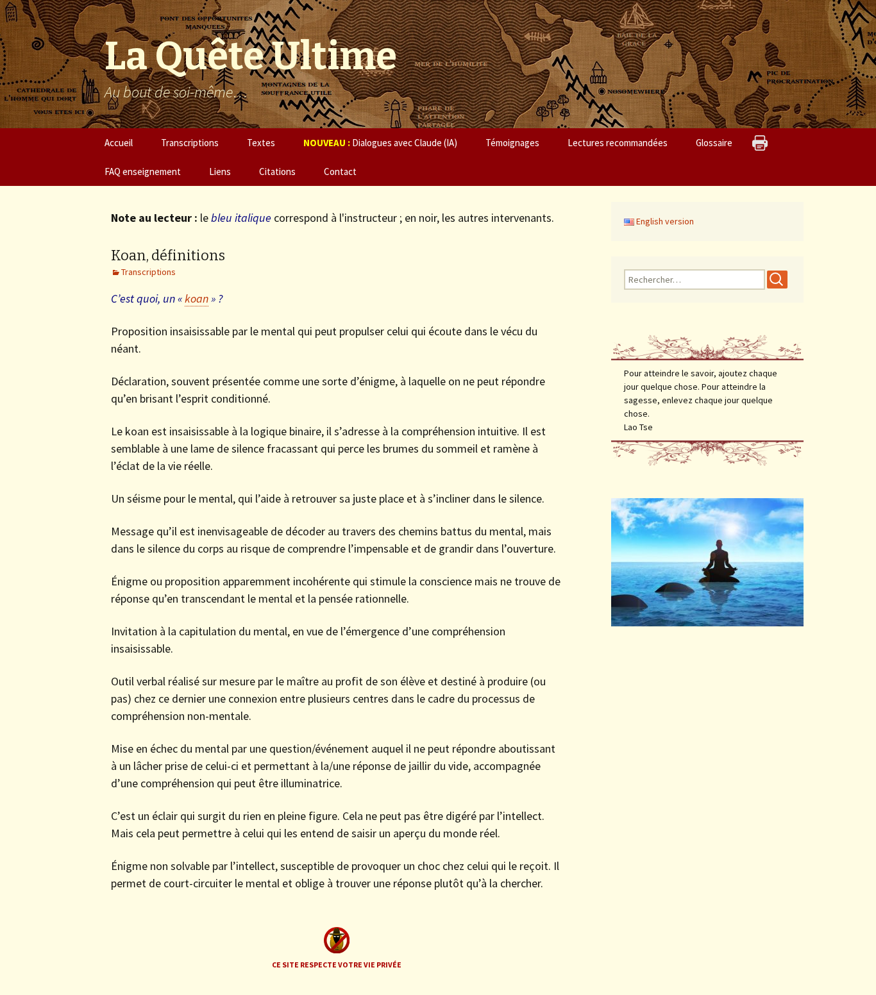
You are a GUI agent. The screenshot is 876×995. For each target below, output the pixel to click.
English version (664, 221)
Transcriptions (190, 143)
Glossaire (714, 143)
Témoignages (512, 143)
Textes (261, 143)
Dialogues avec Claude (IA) (380, 143)
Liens (220, 171)
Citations (277, 171)
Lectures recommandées (618, 143)
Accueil (119, 143)
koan (196, 298)
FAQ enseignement (143, 171)
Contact (340, 171)
